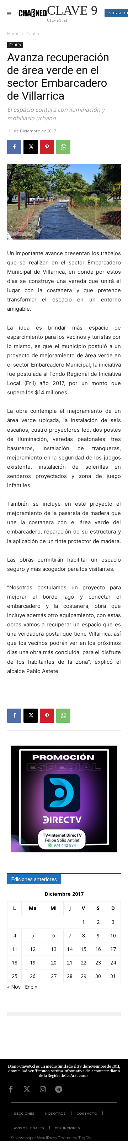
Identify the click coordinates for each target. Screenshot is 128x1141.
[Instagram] (42, 1089)
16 (98, 949)
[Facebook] (14, 147)
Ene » (31, 986)
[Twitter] (26, 1089)
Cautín (32, 34)
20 (54, 962)
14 (70, 949)
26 (33, 976)
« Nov (14, 986)
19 (33, 962)
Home (13, 34)
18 (14, 962)
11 (14, 949)
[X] (30, 147)
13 (54, 949)
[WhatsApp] (63, 147)
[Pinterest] (47, 147)
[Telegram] (58, 1089)
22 (83, 962)
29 (83, 976)
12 (33, 949)
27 (54, 976)
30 (98, 976)
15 (83, 949)
